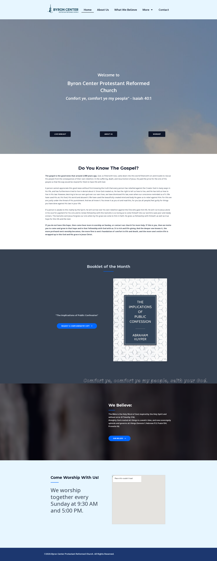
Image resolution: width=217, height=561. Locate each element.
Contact (164, 9)
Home (88, 9)
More (146, 9)
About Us (103, 9)
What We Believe (125, 9)
